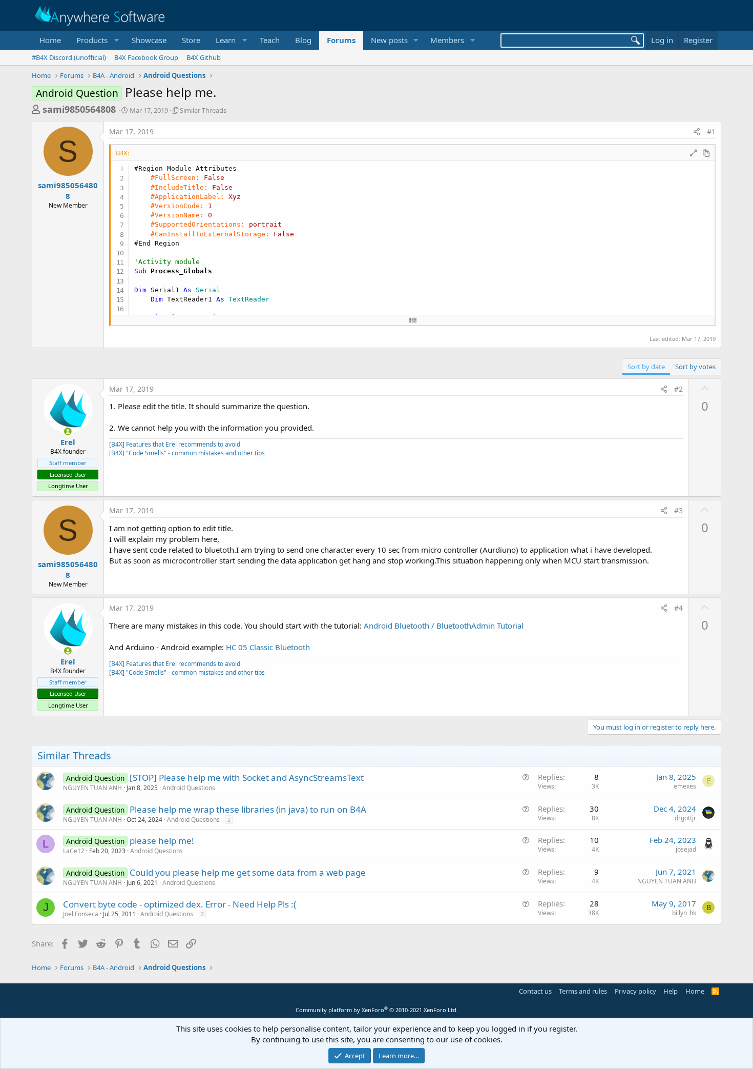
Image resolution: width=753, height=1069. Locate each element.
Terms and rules (583, 991)
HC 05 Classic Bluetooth (268, 647)
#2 (678, 389)
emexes (685, 786)
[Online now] (68, 431)
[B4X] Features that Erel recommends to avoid (174, 444)
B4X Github (203, 57)
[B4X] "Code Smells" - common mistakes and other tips (187, 453)
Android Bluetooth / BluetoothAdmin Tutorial (444, 625)
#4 (678, 608)
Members (447, 40)
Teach (270, 40)
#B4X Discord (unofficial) (69, 57)
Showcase (149, 40)
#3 (678, 510)
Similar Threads (203, 110)
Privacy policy (635, 991)
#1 (711, 131)
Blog (303, 40)
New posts (389, 40)
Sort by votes (695, 366)
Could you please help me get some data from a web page (248, 872)
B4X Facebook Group (146, 57)
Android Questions (188, 787)
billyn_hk (684, 913)
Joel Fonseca (80, 914)
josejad (686, 849)
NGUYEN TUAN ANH (92, 787)
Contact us (535, 991)
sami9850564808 (79, 109)
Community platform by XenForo (377, 1010)
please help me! (162, 840)
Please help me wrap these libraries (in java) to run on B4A (248, 809)
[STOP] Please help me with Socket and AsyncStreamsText (247, 777)
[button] (96, 40)
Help (670, 991)
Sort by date (646, 366)
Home (50, 40)
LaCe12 (74, 850)
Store (191, 40)
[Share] (696, 131)
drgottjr (685, 818)
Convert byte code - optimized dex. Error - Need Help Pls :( (179, 904)
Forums (341, 40)
